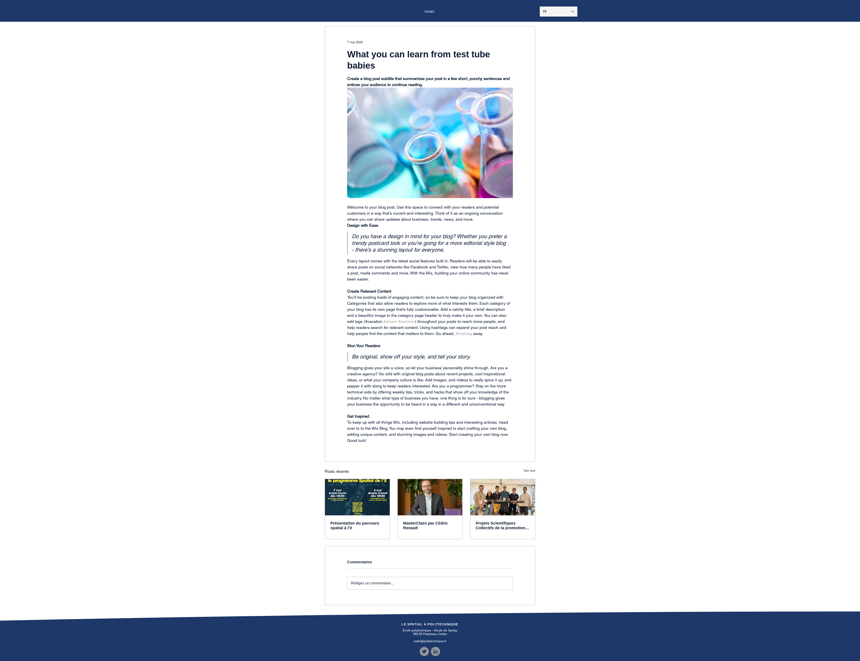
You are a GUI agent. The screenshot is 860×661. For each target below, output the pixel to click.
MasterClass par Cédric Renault (425, 525)
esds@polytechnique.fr (430, 641)
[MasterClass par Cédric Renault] (430, 497)
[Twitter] (424, 651)
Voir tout (529, 470)
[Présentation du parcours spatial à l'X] (357, 497)
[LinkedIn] (435, 651)
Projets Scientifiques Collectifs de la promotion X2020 (500, 525)
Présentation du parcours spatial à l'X (354, 525)
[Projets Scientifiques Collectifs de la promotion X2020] (502, 497)
